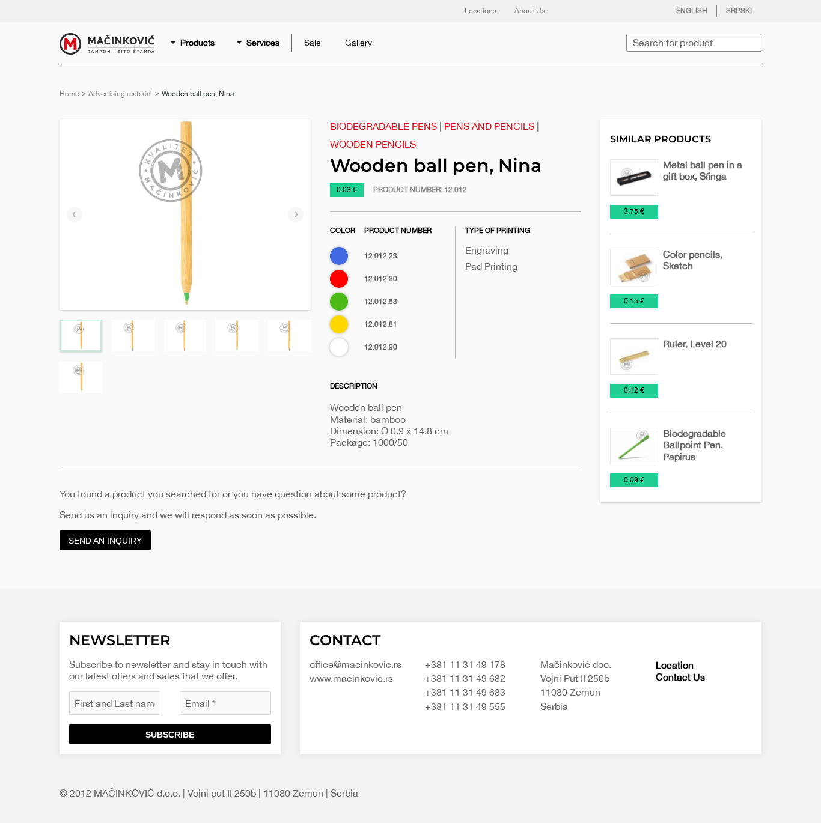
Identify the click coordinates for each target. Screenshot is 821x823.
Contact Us (680, 677)
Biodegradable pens (383, 126)
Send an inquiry (105, 540)
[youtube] (647, 11)
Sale (312, 42)
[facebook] (575, 11)
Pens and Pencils (489, 126)
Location (675, 665)
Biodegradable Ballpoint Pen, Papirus (694, 444)
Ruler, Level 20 (695, 343)
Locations (480, 11)
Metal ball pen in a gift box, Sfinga (702, 170)
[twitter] (599, 11)
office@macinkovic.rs (355, 664)
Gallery (358, 42)
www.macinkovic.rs (351, 678)
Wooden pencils (373, 144)
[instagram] (623, 11)
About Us (529, 11)
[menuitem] (193, 43)
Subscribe (169, 734)
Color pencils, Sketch (692, 260)
